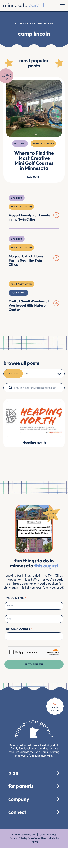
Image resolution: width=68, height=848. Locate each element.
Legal (41, 834)
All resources (24, 23)
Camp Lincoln (44, 23)
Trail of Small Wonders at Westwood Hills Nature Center (29, 305)
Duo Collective (37, 838)
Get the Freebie (34, 664)
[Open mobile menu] (62, 5)
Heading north (34, 442)
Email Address (19, 628)
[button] (34, 373)
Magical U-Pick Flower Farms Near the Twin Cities (27, 260)
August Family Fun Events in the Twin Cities (29, 217)
